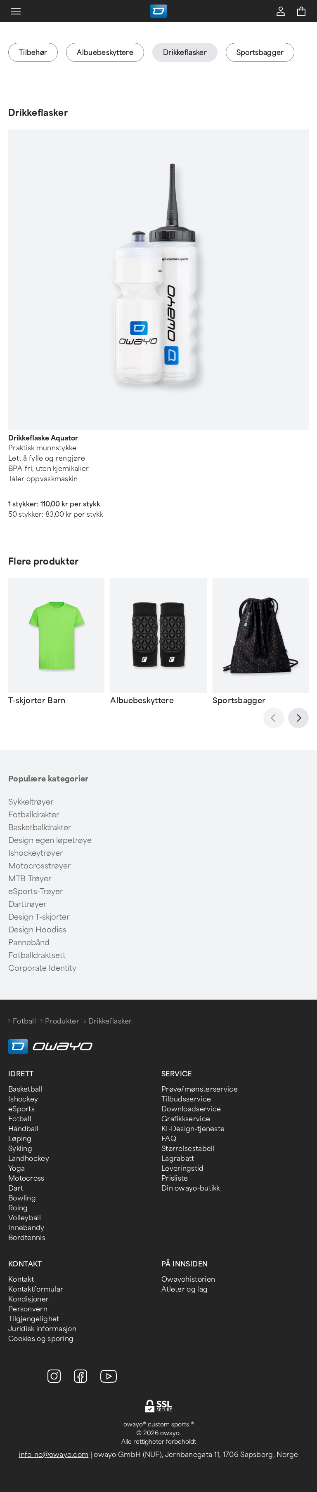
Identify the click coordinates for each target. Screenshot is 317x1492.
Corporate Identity (42, 968)
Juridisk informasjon (42, 1329)
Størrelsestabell (188, 1149)
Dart (15, 1188)
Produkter (62, 1021)
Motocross (26, 1178)
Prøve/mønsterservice (199, 1089)
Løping (20, 1139)
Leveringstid (182, 1168)
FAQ (168, 1139)
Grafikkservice (185, 1119)
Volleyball (24, 1218)
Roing (18, 1208)
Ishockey (23, 1099)
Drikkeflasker (38, 113)
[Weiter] (298, 718)
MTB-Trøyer (29, 878)
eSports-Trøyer (35, 891)
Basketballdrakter (39, 827)
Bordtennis (26, 1238)
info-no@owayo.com (53, 1455)
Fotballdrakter (33, 814)
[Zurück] (273, 718)
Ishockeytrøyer (35, 853)
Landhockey (28, 1159)
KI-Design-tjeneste (193, 1129)
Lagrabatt (177, 1159)
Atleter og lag (184, 1289)
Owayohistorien (188, 1279)
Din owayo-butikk (190, 1188)
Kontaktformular (36, 1289)
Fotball (24, 1021)
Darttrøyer (27, 904)
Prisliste (174, 1178)
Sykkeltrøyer (30, 802)
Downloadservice (191, 1109)
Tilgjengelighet (33, 1319)
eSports (21, 1109)
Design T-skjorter (38, 917)
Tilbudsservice (186, 1099)
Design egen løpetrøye (50, 840)
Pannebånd (29, 942)
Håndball (23, 1129)
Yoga (16, 1168)
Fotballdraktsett (37, 955)
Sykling (20, 1149)
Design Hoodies (37, 929)
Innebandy (26, 1228)
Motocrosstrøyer (39, 866)
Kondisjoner (28, 1299)
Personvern (27, 1309)
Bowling (22, 1198)
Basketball (25, 1089)
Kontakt (21, 1279)
